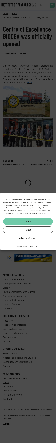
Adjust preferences (28, 238)
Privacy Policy (34, 246)
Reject (28, 229)
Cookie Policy (22, 246)
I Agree (28, 221)
